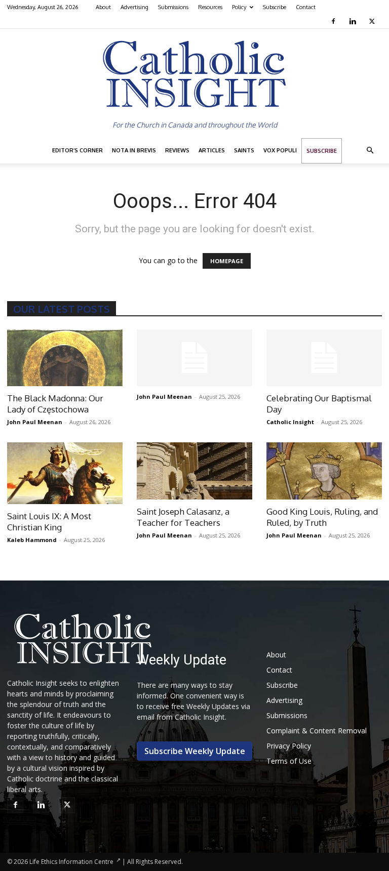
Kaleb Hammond (32, 540)
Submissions (173, 7)
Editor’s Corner (77, 150)
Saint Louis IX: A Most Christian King (49, 521)
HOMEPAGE (226, 261)
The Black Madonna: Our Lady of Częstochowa (55, 403)
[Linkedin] (354, 21)
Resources (210, 7)
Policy (239, 7)
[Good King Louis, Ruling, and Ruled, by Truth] (324, 471)
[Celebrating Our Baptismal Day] (324, 358)
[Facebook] (334, 21)
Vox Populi (280, 150)
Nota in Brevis (134, 150)
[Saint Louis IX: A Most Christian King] (65, 473)
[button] (370, 150)
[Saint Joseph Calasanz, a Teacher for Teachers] (194, 471)
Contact (306, 7)
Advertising (134, 7)
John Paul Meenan (34, 422)
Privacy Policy (288, 746)
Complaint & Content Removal (316, 730)
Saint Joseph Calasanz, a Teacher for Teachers (183, 517)
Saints (244, 150)
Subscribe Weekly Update (194, 751)
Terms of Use (289, 761)
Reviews (177, 150)
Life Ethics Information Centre (71, 861)
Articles (212, 150)
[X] (373, 21)
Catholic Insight (290, 422)
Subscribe (274, 7)
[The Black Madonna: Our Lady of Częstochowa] (65, 358)
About (103, 7)
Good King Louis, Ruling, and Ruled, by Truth (322, 517)
